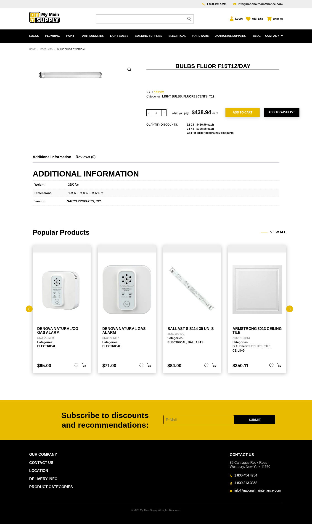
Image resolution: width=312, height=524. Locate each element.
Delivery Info (43, 479)
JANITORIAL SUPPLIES (230, 35)
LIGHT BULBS (119, 35)
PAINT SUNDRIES (92, 35)
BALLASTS (196, 342)
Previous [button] (29, 308)
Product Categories (51, 487)
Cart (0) (278, 19)
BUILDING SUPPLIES (148, 35)
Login (239, 19)
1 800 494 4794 (216, 4)
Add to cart (242, 112)
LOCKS (34, 35)
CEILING (239, 350)
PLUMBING (52, 35)
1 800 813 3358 (245, 482)
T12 (211, 96)
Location (38, 471)
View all (278, 232)
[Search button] (189, 19)
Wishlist (257, 19)
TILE (267, 346)
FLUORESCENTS (195, 96)
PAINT (70, 35)
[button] (129, 70)
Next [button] (289, 308)
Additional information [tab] (52, 157)
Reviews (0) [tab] (85, 157)
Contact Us (41, 463)
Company (272, 35)
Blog (257, 35)
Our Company (43, 454)
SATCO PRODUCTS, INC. (84, 201)
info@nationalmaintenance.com (260, 4)
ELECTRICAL (177, 35)
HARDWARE (200, 35)
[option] (62, 309)
